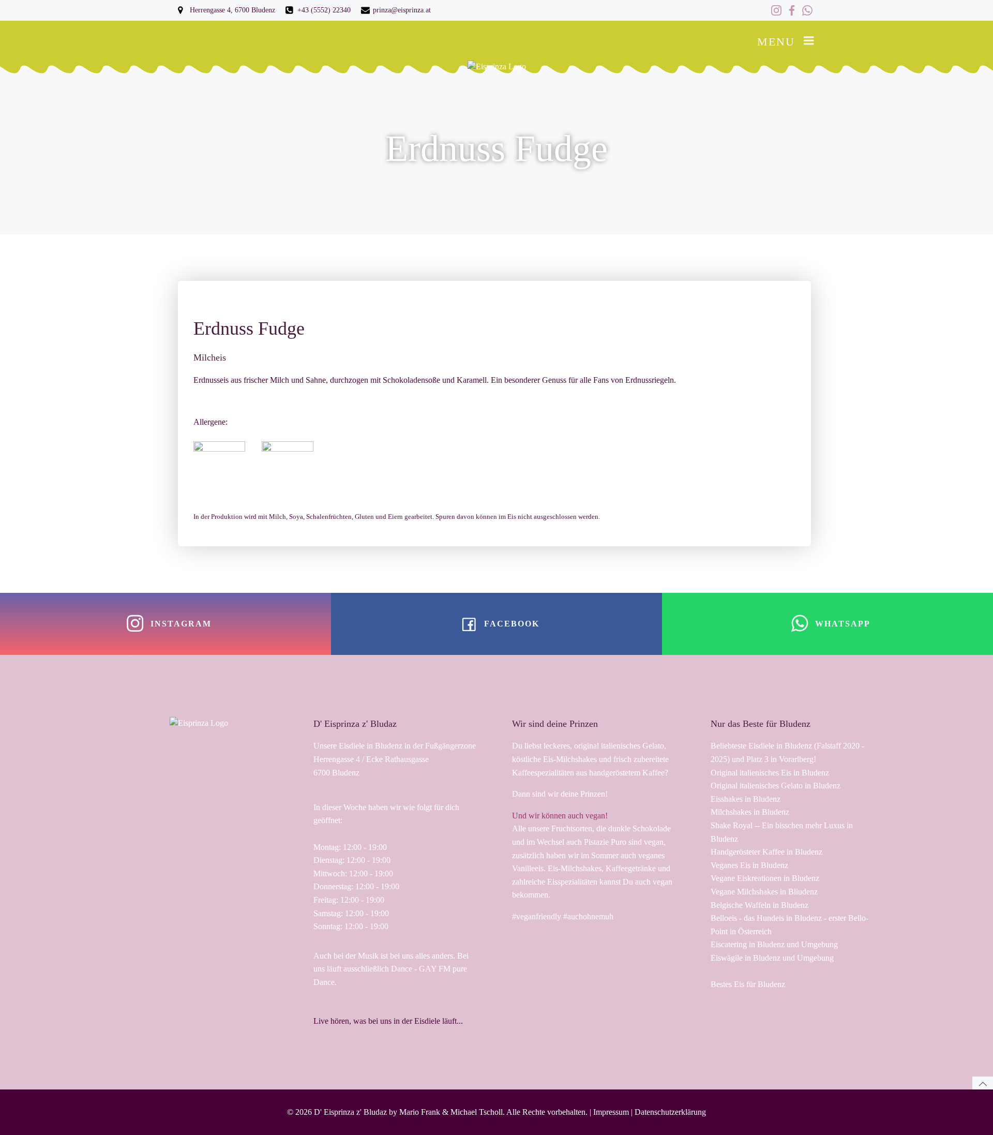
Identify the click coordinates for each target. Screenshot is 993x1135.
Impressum (611, 1112)
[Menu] (809, 41)
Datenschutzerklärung (670, 1112)
